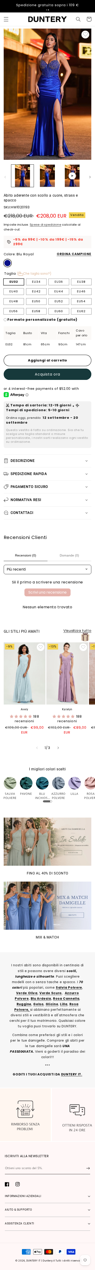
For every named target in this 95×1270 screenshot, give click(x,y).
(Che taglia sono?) (34, 273)
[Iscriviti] (88, 1168)
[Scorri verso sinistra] (5, 177)
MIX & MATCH (47, 937)
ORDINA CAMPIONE (74, 254)
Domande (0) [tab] (69, 555)
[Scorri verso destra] (90, 177)
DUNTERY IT (33, 1260)
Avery (24, 709)
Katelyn (67, 709)
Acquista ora (47, 374)
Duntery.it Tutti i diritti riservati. (62, 1260)
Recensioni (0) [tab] (25, 555)
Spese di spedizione (45, 225)
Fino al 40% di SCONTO (47, 873)
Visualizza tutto (77, 630)
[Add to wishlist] (85, 34)
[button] (46, 9)
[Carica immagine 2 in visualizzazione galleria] (47, 176)
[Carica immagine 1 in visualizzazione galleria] (22, 176)
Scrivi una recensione (47, 592)
